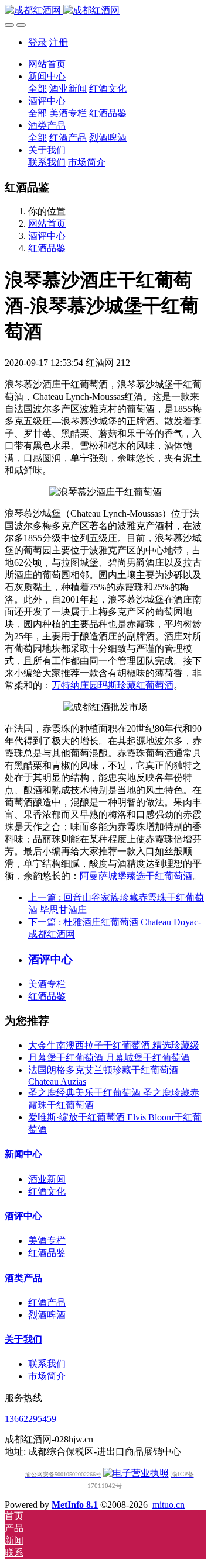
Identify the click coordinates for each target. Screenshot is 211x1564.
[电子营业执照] (136, 1473)
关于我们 (23, 1339)
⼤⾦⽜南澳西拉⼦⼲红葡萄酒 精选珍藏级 (113, 1045)
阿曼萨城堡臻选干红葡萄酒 (136, 876)
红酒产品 (47, 1302)
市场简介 (47, 1376)
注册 (58, 42)
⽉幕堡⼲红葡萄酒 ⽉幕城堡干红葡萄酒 (109, 1058)
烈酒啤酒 (47, 1315)
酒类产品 (23, 1278)
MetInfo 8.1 (75, 1505)
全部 (37, 89)
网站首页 (47, 64)
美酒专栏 (47, 984)
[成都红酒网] (105, 11)
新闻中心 (23, 1154)
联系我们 (47, 1364)
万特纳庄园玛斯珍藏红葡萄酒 (112, 685)
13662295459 (30, 1419)
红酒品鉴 (47, 248)
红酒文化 (47, 1191)
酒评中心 (47, 236)
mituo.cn (168, 1505)
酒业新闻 (47, 1179)
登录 (37, 42)
